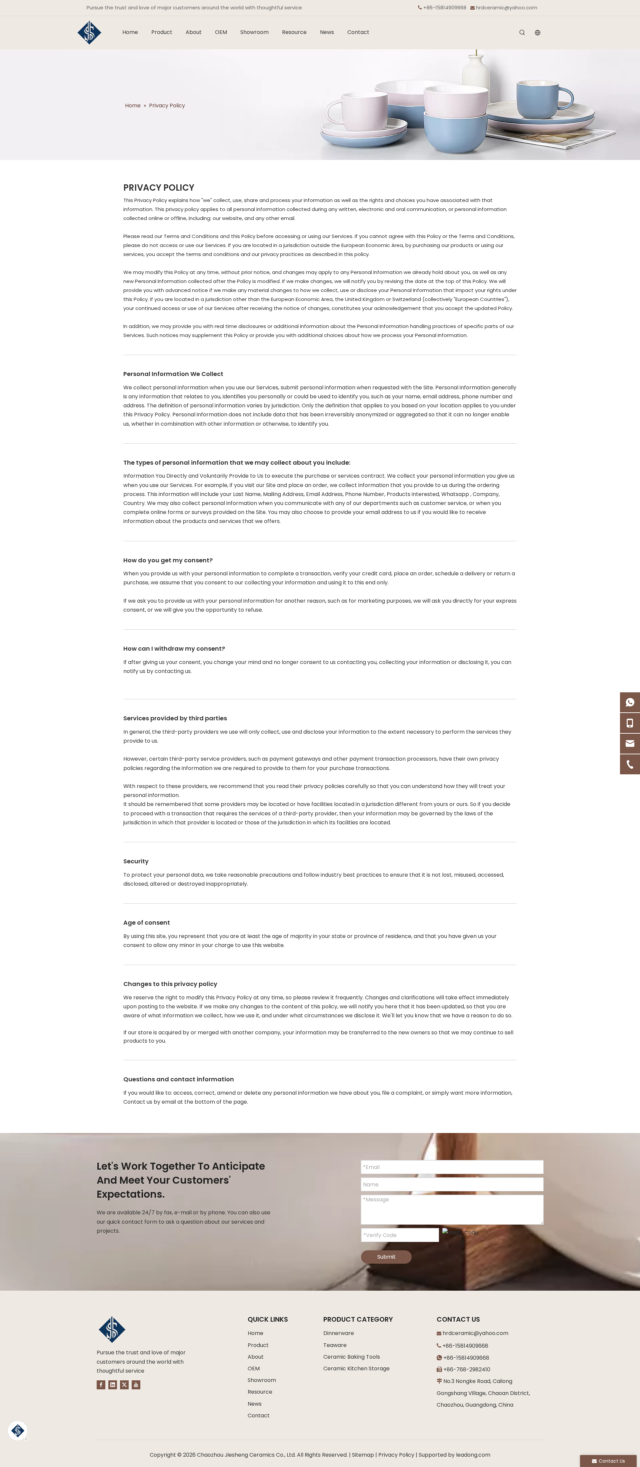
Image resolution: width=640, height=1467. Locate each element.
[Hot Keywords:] (522, 32)
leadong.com (473, 1455)
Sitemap (363, 1455)
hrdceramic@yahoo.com (506, 7)
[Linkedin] (112, 1384)
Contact (259, 1415)
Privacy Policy (396, 1455)
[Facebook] (101, 1384)
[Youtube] (136, 1384)
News (255, 1404)
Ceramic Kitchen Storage (356, 1368)
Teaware (335, 1345)
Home (255, 1333)
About (256, 1357)
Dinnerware (338, 1333)
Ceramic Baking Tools (351, 1357)
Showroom (262, 1380)
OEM (254, 1368)
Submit (386, 1257)
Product (258, 1345)
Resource (260, 1392)
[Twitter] (124, 1384)
